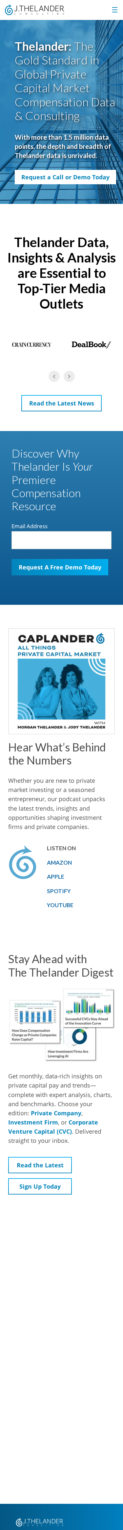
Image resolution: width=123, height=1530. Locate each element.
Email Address (29, 526)
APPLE (55, 876)
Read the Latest (40, 1165)
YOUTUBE (60, 905)
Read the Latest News (61, 403)
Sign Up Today (40, 1186)
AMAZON (59, 862)
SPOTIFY (59, 891)
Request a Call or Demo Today (65, 177)
